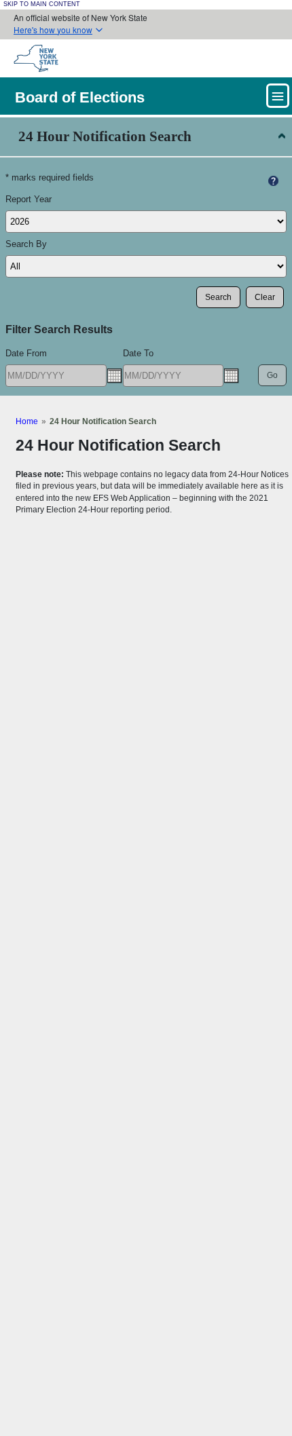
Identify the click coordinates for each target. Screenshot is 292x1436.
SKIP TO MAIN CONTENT (41, 4)
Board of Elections (80, 97)
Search (218, 297)
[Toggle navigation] (277, 95)
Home (27, 421)
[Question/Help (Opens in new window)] (273, 180)
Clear (265, 297)
